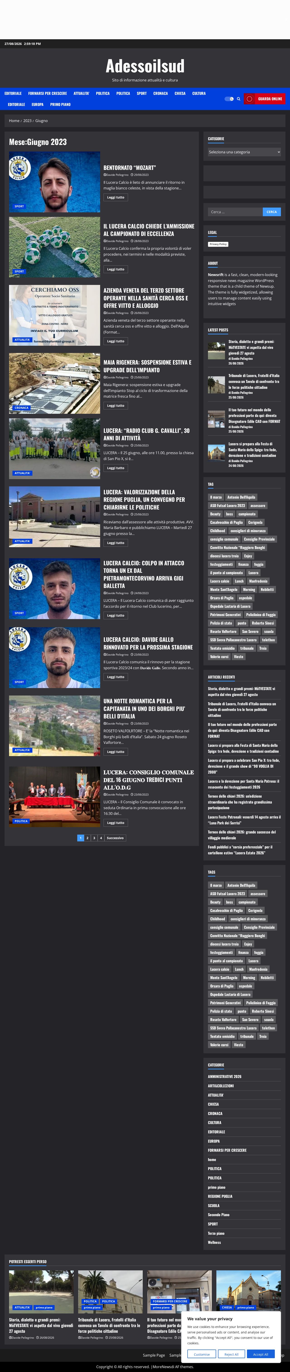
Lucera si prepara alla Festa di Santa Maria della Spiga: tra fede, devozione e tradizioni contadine (253, 449)
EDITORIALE (13, 93)
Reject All (232, 1354)
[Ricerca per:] (235, 212)
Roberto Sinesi (263, 623)
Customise (202, 1354)
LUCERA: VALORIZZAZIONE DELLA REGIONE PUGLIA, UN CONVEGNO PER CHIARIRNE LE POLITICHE (54, 516)
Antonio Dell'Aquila (241, 497)
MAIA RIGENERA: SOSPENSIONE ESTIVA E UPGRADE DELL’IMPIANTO (54, 383)
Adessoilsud (145, 65)
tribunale (247, 648)
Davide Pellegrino (117, 175)
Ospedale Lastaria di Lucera (230, 606)
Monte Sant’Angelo (223, 589)
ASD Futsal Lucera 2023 (227, 505)
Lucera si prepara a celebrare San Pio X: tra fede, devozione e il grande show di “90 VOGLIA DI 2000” (244, 765)
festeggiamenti (221, 564)
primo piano (60, 104)
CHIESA (180, 93)
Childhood (217, 530)
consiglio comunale (224, 539)
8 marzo (216, 497)
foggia (258, 564)
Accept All (260, 1354)
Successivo (115, 838)
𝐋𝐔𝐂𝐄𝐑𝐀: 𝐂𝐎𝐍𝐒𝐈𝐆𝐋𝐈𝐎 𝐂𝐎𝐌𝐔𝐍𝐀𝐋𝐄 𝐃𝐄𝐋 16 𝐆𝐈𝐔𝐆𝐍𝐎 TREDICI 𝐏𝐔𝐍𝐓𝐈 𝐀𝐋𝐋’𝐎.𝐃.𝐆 (54, 797)
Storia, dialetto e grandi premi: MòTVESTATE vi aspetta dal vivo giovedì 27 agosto (251, 347)
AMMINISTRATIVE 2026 (225, 1076)
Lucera (253, 572)
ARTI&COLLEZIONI (221, 1085)
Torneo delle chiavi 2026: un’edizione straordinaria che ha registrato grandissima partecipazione (240, 801)
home (212, 1159)
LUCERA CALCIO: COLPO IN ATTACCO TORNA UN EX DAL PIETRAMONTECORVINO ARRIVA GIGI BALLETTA (54, 588)
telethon (268, 639)
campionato (247, 514)
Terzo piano (216, 1233)
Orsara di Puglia (221, 597)
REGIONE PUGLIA (220, 1196)
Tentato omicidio (222, 648)
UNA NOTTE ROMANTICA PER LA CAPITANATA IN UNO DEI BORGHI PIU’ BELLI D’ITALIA (54, 726)
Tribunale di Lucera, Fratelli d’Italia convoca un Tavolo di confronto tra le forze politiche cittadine (254, 381)
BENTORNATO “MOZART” (54, 182)
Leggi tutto (117, 196)
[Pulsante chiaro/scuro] (229, 99)
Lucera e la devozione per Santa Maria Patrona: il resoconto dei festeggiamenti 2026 (243, 784)
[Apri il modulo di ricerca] (238, 98)
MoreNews (162, 1366)
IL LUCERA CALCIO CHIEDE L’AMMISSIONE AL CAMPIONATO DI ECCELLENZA (54, 247)
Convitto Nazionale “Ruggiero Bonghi (237, 547)
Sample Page (154, 1355)
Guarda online (270, 98)
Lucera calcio (219, 581)
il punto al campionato (226, 572)
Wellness (214, 1242)
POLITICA (103, 93)
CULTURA (199, 93)
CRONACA (160, 93)
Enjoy (248, 556)
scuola (268, 631)
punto (242, 623)
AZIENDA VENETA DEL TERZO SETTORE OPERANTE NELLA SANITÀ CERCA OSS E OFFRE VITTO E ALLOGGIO (54, 315)
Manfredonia (258, 581)
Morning (249, 589)
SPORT (142, 93)
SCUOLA (214, 1205)
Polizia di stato (221, 623)
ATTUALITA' (22, 340)
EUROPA (38, 104)
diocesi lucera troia (224, 556)
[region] (231, 1337)
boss (229, 514)
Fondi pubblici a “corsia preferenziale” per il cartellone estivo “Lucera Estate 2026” (240, 849)
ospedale (245, 597)
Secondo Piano (219, 1214)
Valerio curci (219, 656)
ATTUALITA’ (81, 93)
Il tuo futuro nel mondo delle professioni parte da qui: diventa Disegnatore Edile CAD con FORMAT (254, 415)
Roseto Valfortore (223, 631)
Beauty (215, 514)
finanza (243, 564)
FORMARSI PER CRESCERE (47, 93)
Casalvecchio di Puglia (226, 522)
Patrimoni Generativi (225, 614)
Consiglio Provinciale (259, 539)
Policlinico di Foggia (261, 614)
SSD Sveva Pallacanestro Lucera (233, 639)
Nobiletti (267, 589)
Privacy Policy (218, 244)
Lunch (239, 581)
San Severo (250, 631)
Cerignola (255, 522)
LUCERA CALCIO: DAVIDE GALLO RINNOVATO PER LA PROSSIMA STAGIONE (54, 657)
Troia (262, 648)
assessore (258, 505)
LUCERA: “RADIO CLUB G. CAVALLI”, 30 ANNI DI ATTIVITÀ (54, 448)
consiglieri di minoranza (248, 530)
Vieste (238, 656)
